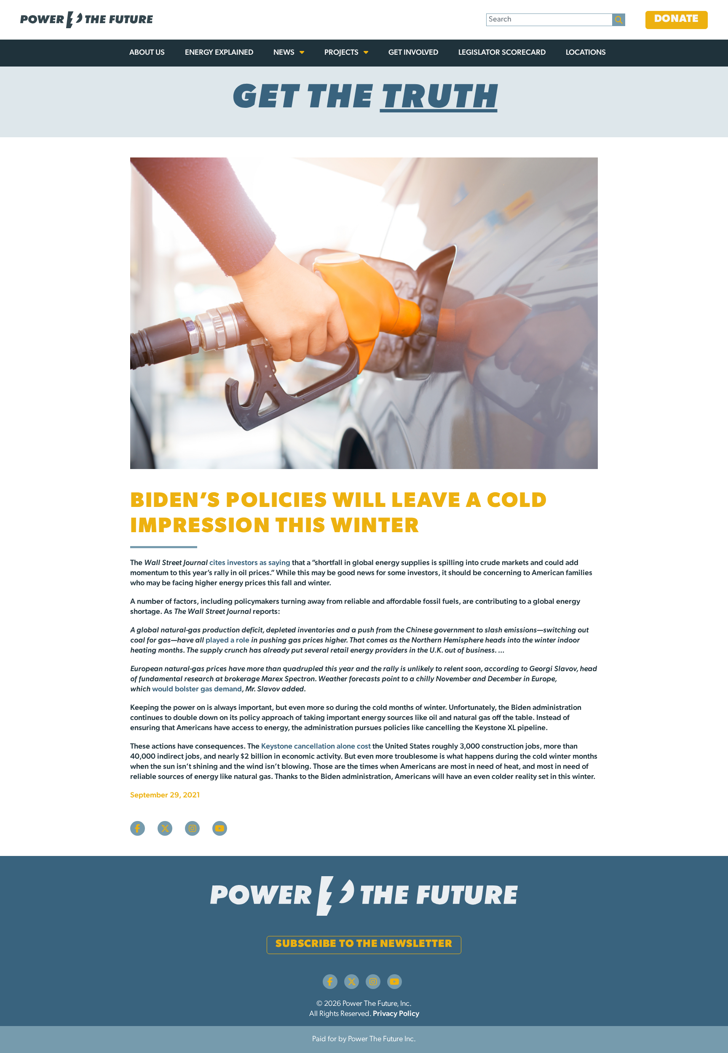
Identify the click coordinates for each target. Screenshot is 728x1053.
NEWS (284, 53)
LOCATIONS (586, 53)
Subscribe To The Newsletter (364, 944)
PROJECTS (342, 53)
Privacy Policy (396, 1014)
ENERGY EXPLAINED (219, 53)
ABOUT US (147, 53)
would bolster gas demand (197, 689)
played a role (227, 641)
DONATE (676, 19)
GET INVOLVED (413, 53)
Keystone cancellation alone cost (316, 747)
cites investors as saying (249, 563)
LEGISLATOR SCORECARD (502, 53)
